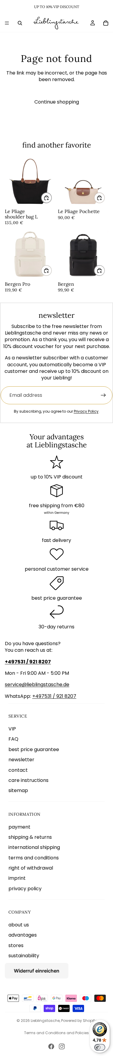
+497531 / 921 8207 (54, 696)
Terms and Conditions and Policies (56, 1032)
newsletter (21, 759)
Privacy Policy (86, 411)
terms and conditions (33, 857)
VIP (12, 728)
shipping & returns (30, 837)
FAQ (13, 739)
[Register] (103, 395)
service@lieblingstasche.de (37, 684)
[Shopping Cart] (105, 23)
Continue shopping (56, 101)
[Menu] (7, 23)
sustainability (23, 955)
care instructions (28, 780)
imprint (17, 878)
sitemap (18, 790)
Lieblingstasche (45, 1020)
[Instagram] (61, 1046)
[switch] (99, 1047)
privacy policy (25, 888)
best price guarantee (33, 749)
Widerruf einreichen (36, 971)
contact (18, 770)
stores (16, 945)
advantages (22, 935)
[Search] (20, 23)
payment (19, 826)
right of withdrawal (30, 867)
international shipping (34, 847)
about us (18, 924)
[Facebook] (51, 1046)
